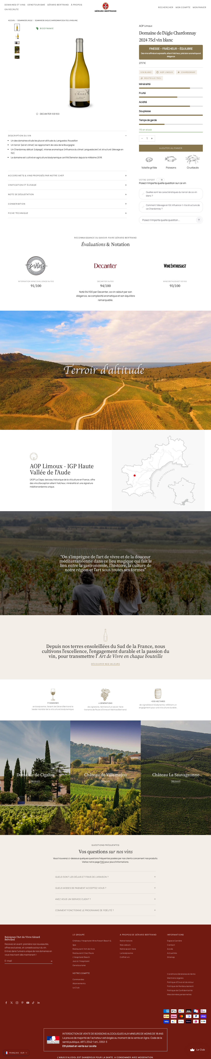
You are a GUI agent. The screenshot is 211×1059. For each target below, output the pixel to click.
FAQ (102, 861)
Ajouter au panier (171, 148)
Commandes (78, 979)
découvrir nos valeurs (105, 664)
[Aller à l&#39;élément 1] (17, 27)
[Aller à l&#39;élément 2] (17, 36)
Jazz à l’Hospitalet (81, 961)
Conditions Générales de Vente (181, 974)
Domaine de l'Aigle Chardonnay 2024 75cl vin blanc (56, 20)
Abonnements (79, 983)
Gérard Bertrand (58, 4)
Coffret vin (125, 957)
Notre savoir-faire (128, 949)
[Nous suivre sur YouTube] (27, 1002)
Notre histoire (126, 940)
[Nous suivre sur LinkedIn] (38, 1002)
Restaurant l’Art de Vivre (84, 949)
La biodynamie (126, 953)
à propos (76, 4)
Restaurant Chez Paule (83, 953)
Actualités (172, 953)
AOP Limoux (166, 72)
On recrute (12, 9)
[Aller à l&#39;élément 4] (17, 50)
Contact (171, 945)
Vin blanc (146, 72)
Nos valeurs (125, 945)
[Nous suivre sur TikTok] (33, 1002)
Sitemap (171, 957)
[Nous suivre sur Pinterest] (22, 1002)
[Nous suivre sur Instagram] (17, 1002)
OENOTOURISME (36, 4)
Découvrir (35, 781)
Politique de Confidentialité (179, 990)
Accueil (11, 20)
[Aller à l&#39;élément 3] (17, 42)
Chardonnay (188, 72)
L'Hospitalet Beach (81, 957)
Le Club (76, 987)
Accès (170, 949)
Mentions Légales (175, 978)
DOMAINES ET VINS (15, 4)
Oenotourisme (79, 965)
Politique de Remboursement (180, 986)
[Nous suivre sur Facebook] (6, 1002)
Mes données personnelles (179, 994)
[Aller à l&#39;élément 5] (17, 57)
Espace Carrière (174, 940)
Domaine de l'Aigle (24, 20)
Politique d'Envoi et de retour (180, 982)
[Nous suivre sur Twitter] (11, 1002)
